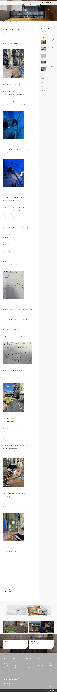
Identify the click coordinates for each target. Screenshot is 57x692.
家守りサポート (15, 665)
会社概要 (53, 4)
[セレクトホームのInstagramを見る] (42, 2)
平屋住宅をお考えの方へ (28, 658)
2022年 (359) (43, 93)
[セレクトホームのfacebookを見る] (44, 2)
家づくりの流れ (15, 663)
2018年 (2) (43, 98)
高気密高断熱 (15, 658)
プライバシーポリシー (40, 672)
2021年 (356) (43, 94)
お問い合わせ (51, 658)
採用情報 (51, 665)
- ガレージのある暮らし (29, 669)
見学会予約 (51, 661)
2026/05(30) (43, 82)
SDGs (4, 667)
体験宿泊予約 (51, 663)
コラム (50, 4)
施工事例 (40, 4)
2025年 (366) (43, 89)
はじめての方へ (28, 4)
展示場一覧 (39, 658)
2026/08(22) (43, 78)
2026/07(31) (43, 79)
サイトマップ (39, 674)
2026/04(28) (43, 83)
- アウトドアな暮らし (28, 665)
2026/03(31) (43, 85)
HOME (23, 4)
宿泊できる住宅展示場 (40, 663)
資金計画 (14, 661)
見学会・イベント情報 (40, 665)
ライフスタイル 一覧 (27, 663)
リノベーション (15, 669)
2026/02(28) (43, 86)
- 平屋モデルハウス (40, 661)
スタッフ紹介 (5, 663)
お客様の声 (45, 4)
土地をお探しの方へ (27, 661)
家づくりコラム (40, 667)
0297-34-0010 (51, 2)
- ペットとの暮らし (28, 667)
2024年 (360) (43, 90)
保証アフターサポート (16, 667)
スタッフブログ (40, 669)
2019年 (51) (43, 97)
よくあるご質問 (6, 665)
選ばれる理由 (35, 4)
